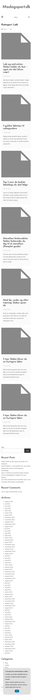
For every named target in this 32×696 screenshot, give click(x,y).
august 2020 (9, 651)
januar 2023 (8, 596)
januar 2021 (8, 639)
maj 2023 (8, 587)
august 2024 (9, 553)
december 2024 (10, 544)
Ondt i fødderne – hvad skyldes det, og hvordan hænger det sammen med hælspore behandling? (15, 468)
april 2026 (8, 510)
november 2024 (10, 547)
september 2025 (10, 524)
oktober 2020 (9, 646)
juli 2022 (7, 610)
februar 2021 (9, 637)
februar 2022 (9, 619)
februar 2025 (9, 540)
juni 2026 (7, 506)
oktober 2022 (9, 603)
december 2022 (10, 599)
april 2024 (8, 563)
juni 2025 (7, 531)
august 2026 (9, 501)
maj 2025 (8, 533)
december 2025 (10, 517)
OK (17, 691)
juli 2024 (7, 556)
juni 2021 (7, 628)
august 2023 (9, 581)
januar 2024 (8, 569)
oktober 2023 (9, 576)
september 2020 (10, 648)
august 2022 (9, 608)
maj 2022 (8, 612)
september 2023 (10, 578)
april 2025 (8, 535)
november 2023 (10, 574)
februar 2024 (9, 567)
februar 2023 (9, 594)
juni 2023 (7, 585)
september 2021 (10, 621)
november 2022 (10, 601)
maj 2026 (8, 508)
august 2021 (9, 624)
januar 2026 (8, 515)
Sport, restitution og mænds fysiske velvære (15, 473)
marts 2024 (8, 565)
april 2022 (8, 614)
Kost (6, 667)
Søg (2, 447)
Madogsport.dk (16, 7)
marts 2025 (8, 538)
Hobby (7, 665)
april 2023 (8, 590)
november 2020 (10, 644)
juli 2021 (7, 626)
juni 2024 (7, 558)
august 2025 (9, 526)
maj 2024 (8, 560)
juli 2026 (7, 504)
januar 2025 (8, 542)
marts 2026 (8, 513)
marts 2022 (8, 617)
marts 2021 (8, 635)
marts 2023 (8, 592)
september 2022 (10, 605)
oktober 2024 (9, 549)
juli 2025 (7, 529)
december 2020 (10, 642)
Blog (6, 663)
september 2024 (10, 551)
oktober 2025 (9, 522)
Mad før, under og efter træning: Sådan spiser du (15, 303)
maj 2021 (8, 630)
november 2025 (10, 519)
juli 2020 (7, 653)
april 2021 (8, 633)
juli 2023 (7, 583)
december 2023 (10, 572)
